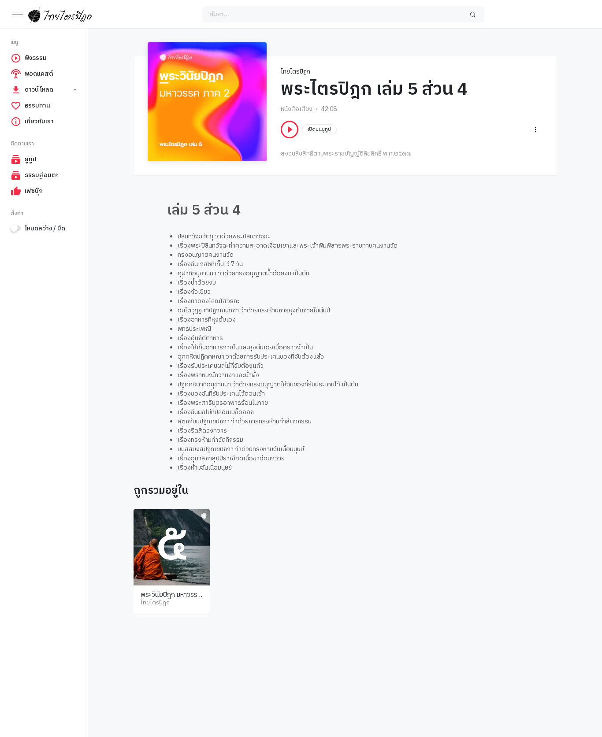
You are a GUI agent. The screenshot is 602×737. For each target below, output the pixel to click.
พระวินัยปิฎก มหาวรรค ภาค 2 (171, 599)
